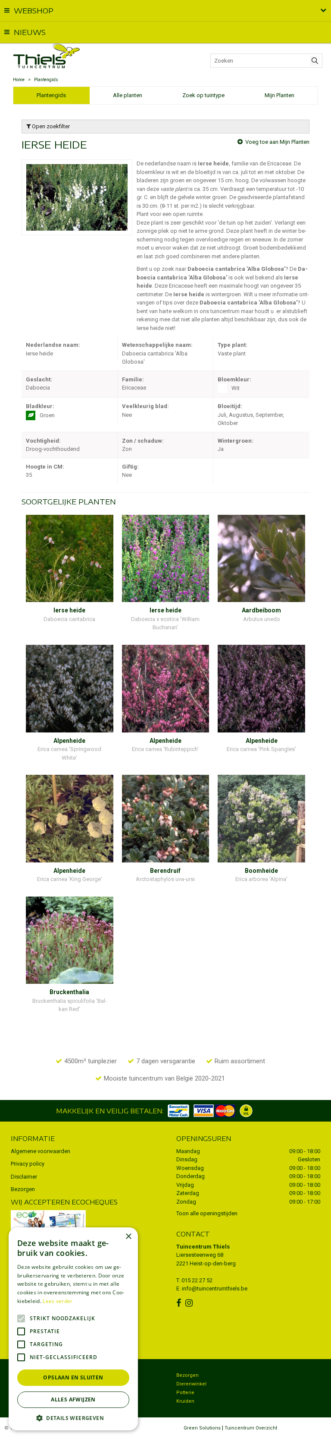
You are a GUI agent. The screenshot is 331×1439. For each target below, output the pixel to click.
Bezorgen (23, 1189)
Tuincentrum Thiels (203, 1246)
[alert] (73, 1328)
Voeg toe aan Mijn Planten (277, 142)
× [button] (128, 1236)
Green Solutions (202, 1428)
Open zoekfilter (50, 126)
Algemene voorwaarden (40, 1151)
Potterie (185, 1392)
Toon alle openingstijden (206, 1213)
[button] (73, 1418)
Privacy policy (27, 1163)
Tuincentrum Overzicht (251, 1428)
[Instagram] (190, 1303)
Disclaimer (24, 1176)
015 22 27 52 (196, 1280)
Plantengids (51, 95)
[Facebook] (179, 1303)
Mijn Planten (279, 95)
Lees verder (57, 1301)
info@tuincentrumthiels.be (214, 1288)
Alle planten (127, 95)
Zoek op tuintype (203, 95)
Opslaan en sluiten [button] (73, 1377)
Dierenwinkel (191, 1384)
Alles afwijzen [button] (73, 1399)
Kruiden (185, 1401)
